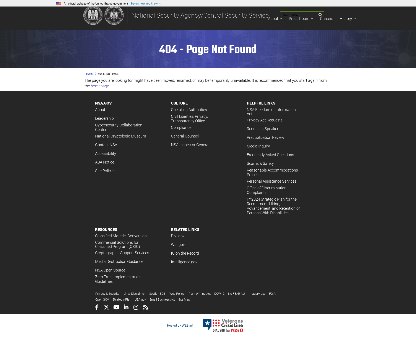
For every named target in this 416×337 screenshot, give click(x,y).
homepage (100, 86)
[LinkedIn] (126, 308)
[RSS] (145, 308)
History (346, 18)
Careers (326, 18)
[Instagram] (136, 308)
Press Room (299, 18)
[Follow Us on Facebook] (97, 308)
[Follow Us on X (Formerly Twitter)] (106, 308)
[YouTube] (116, 308)
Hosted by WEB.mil (180, 325)
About (273, 18)
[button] (146, 3)
